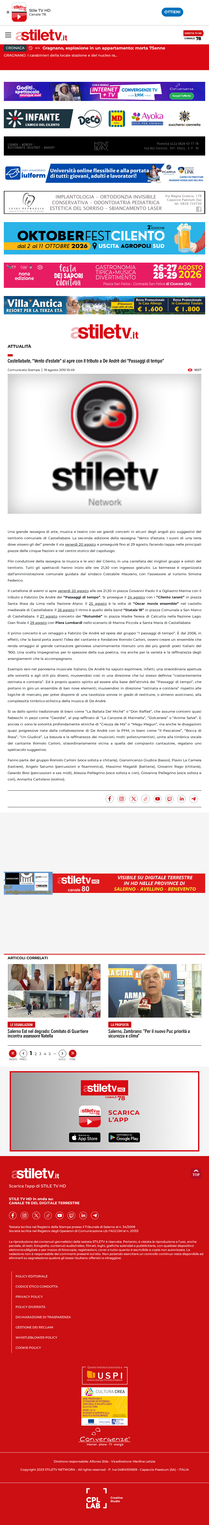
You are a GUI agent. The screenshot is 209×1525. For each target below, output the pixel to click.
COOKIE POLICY (28, 1348)
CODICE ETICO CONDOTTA (37, 1286)
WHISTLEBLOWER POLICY (36, 1337)
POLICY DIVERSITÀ (30, 1307)
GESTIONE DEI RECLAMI (34, 1327)
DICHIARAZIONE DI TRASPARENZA (43, 1317)
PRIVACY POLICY (29, 1297)
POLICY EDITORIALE (32, 1276)
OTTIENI (172, 11)
